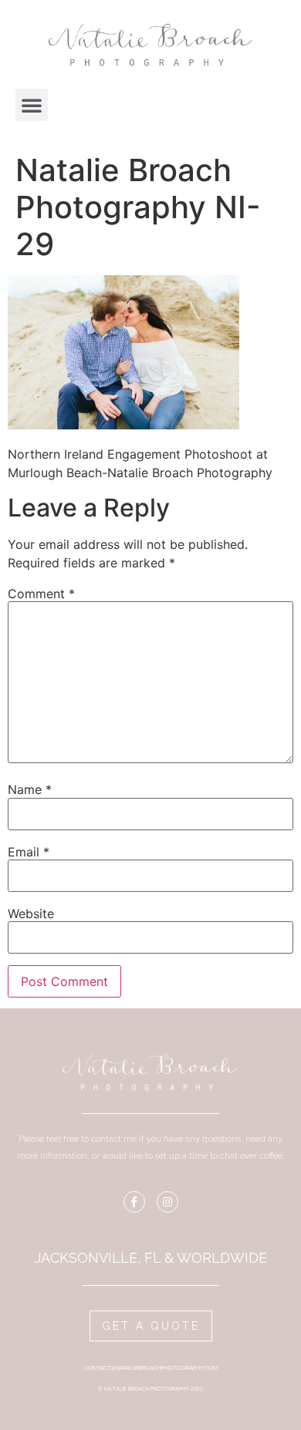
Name (30, 789)
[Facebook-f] (134, 1202)
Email (28, 852)
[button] (31, 105)
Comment (41, 593)
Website (31, 913)
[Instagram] (167, 1202)
